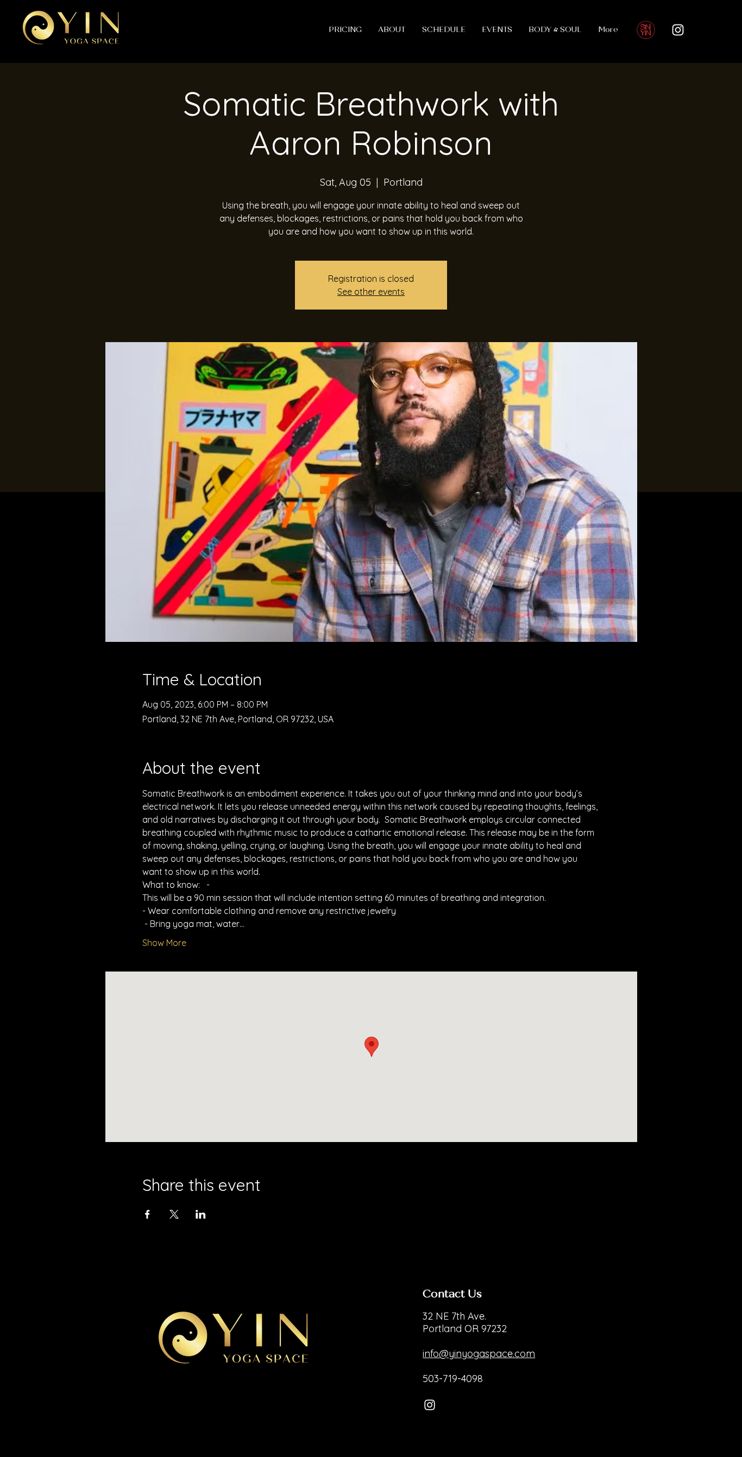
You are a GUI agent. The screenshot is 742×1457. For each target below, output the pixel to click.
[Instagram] (678, 29)
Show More (164, 942)
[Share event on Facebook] (147, 1214)
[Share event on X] (174, 1214)
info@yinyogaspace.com (479, 1353)
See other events (371, 291)
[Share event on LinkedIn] (201, 1214)
